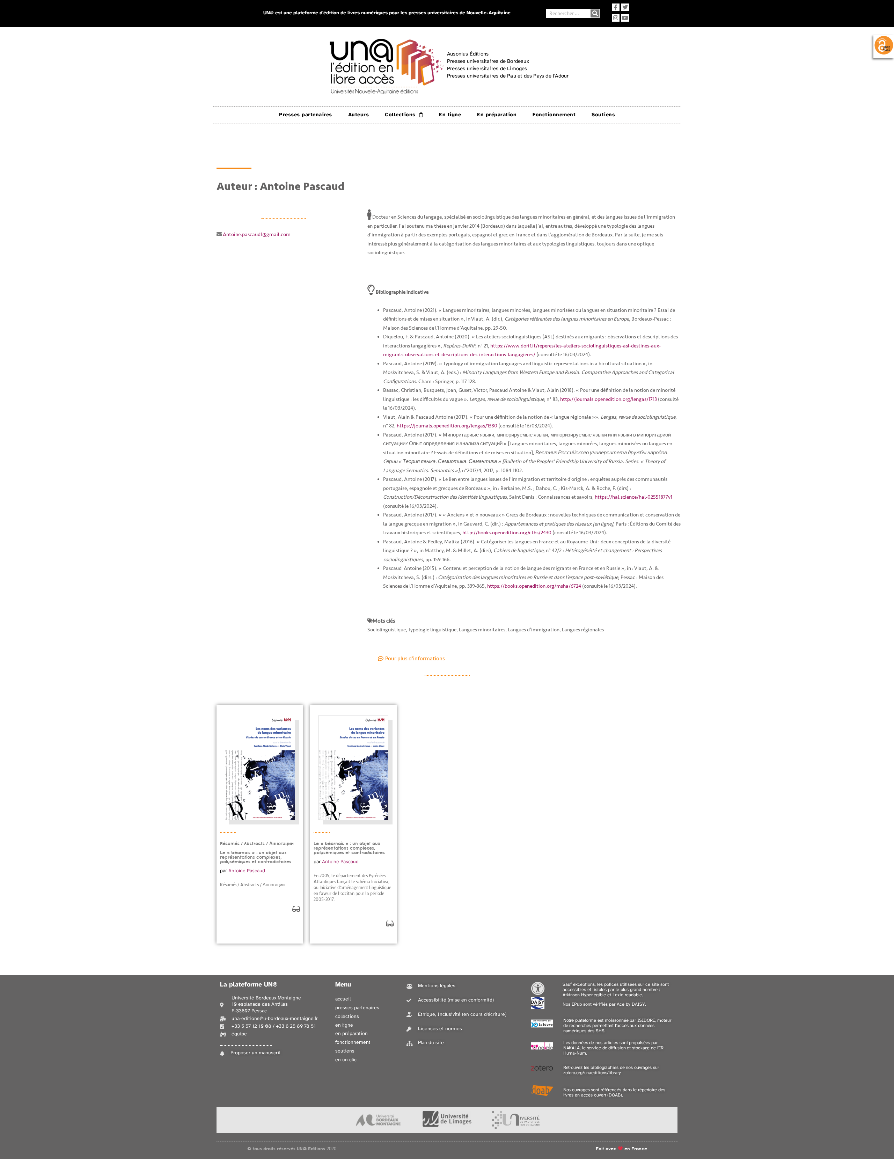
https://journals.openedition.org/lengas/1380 (447, 426)
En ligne (450, 115)
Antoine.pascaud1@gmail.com (257, 234)
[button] (411, 659)
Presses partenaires (305, 115)
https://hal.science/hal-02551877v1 (633, 497)
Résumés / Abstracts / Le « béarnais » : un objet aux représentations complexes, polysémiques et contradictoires (257, 853)
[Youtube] (625, 18)
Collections (400, 115)
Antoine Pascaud (246, 870)
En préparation (496, 115)
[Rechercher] (595, 13)
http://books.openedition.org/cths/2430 (506, 532)
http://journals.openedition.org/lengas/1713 (608, 399)
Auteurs (358, 115)
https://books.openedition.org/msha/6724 (534, 586)
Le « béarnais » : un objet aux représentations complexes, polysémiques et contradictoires (349, 848)
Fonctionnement (554, 115)
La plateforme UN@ (249, 985)
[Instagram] (616, 18)
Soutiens (603, 115)
